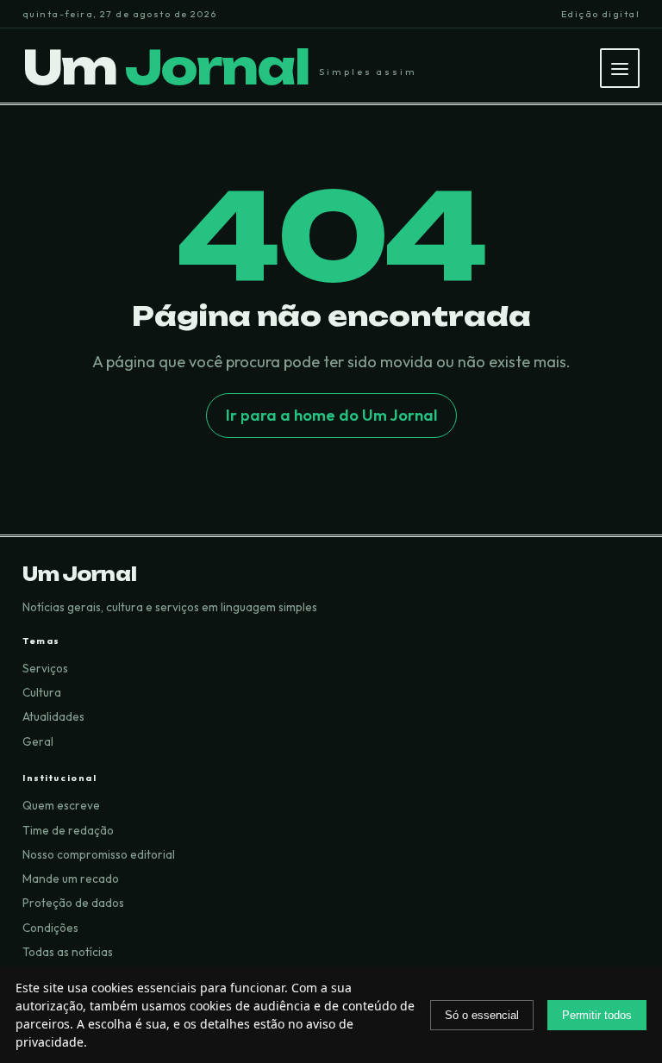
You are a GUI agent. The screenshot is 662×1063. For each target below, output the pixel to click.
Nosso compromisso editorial (98, 854)
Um (165, 68)
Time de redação (68, 830)
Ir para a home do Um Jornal (331, 415)
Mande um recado (70, 878)
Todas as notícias (67, 952)
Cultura (41, 692)
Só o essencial (482, 1015)
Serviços (45, 668)
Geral (37, 741)
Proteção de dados (73, 902)
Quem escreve (61, 805)
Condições (50, 927)
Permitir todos (597, 1015)
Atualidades (53, 716)
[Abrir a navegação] (620, 68)
